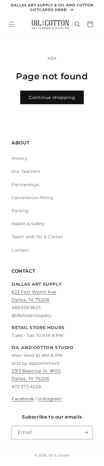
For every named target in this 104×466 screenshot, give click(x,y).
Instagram (50, 398)
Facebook (23, 398)
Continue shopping (52, 97)
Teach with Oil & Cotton (37, 236)
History (19, 158)
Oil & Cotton (59, 455)
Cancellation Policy (32, 197)
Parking (20, 210)
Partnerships (25, 184)
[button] (11, 24)
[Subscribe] (85, 432)
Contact (20, 250)
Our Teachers (26, 171)
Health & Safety (28, 223)
